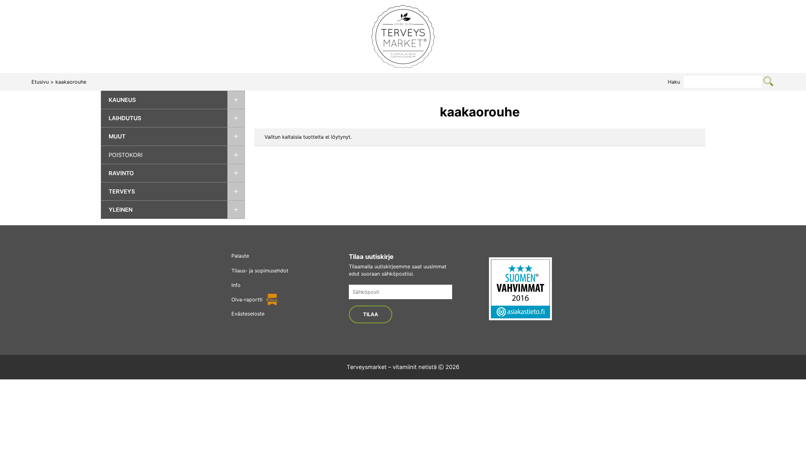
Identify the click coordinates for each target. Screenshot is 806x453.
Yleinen (121, 209)
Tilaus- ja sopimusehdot (259, 270)
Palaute (240, 256)
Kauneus (122, 100)
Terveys (122, 191)
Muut (117, 136)
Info (236, 285)
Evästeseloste (247, 313)
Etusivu (40, 82)
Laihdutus (125, 118)
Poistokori (126, 155)
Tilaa (370, 314)
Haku (674, 82)
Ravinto (121, 173)
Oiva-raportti (247, 299)
